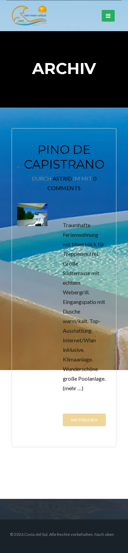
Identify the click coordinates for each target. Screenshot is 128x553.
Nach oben (104, 534)
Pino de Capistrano (64, 157)
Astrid (62, 178)
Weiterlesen (84, 419)
